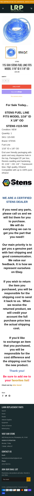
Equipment (5, 422)
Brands (4, 417)
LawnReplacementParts (11, 487)
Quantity (4, 76)
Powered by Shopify (23, 487)
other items (16, 385)
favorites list (20, 380)
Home (3, 414)
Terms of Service (7, 425)
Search (4, 411)
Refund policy (6, 428)
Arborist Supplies (7, 420)
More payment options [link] (16, 96)
